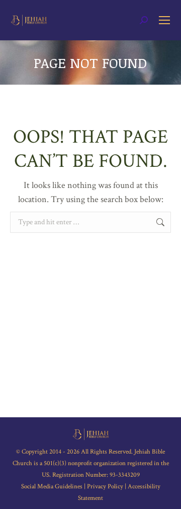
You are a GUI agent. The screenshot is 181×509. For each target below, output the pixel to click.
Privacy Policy (105, 486)
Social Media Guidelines (52, 486)
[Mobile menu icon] (164, 20)
